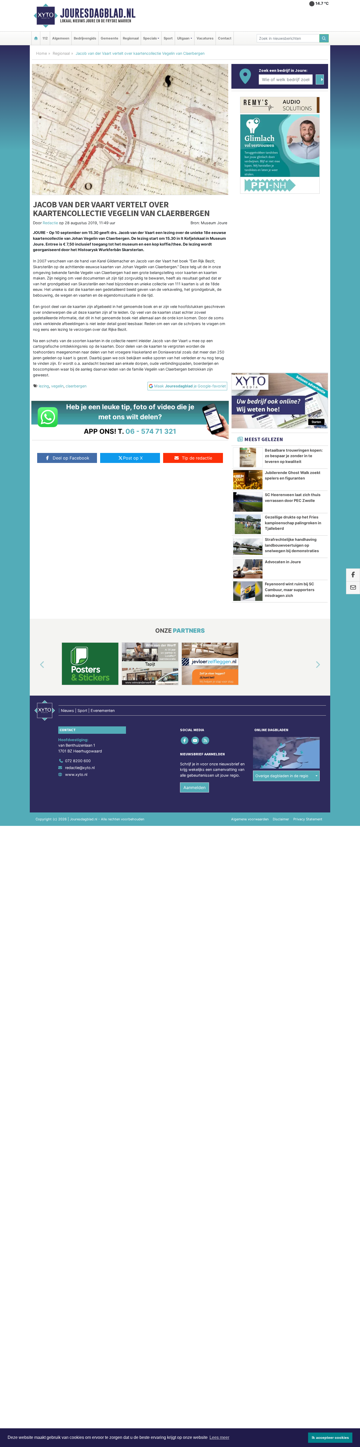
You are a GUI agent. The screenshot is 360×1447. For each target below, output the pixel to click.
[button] (36, 664)
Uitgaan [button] (183, 38)
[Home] (36, 38)
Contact (224, 38)
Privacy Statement (307, 819)
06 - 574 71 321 (150, 431)
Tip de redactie (197, 458)
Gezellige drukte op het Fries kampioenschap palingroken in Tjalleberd (293, 523)
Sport (168, 38)
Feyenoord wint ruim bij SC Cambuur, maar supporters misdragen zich (289, 589)
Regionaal (131, 38)
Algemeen (60, 38)
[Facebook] (185, 740)
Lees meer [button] (219, 1437)
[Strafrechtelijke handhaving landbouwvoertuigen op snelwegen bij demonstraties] (248, 547)
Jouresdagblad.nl (97, 13)
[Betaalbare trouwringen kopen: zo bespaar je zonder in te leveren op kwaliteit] (248, 457)
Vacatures (205, 38)
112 (45, 38)
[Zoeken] (324, 38)
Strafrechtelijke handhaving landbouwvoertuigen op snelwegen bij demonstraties (292, 545)
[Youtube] (195, 740)
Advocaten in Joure (283, 562)
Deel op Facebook (71, 458)
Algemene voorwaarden (250, 819)
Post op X (133, 458)
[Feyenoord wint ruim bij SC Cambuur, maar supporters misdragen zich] (248, 591)
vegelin (57, 386)
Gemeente (109, 38)
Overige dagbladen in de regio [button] (281, 776)
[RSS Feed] (206, 740)
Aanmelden (194, 787)
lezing (44, 386)
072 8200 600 (78, 761)
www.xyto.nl (76, 774)
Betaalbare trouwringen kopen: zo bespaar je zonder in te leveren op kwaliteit (294, 456)
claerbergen (76, 386)
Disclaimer (281, 819)
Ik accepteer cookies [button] (330, 1437)
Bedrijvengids (85, 38)
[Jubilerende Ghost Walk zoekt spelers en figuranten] (248, 480)
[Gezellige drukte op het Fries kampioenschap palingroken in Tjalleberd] (248, 524)
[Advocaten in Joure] (248, 569)
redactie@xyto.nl (80, 767)
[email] (353, 588)
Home (41, 53)
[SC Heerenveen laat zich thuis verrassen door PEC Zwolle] (248, 502)
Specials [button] (150, 38)
